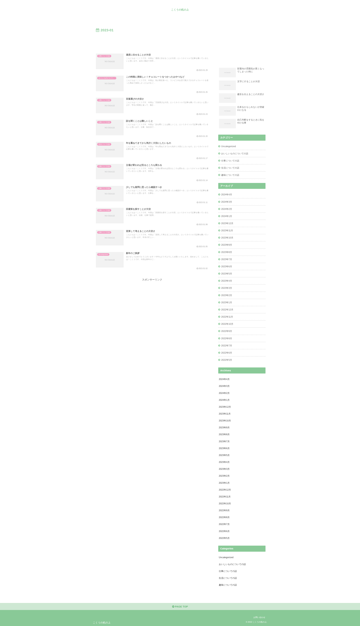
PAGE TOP (181, 606)
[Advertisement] (152, 41)
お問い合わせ (259, 617)
